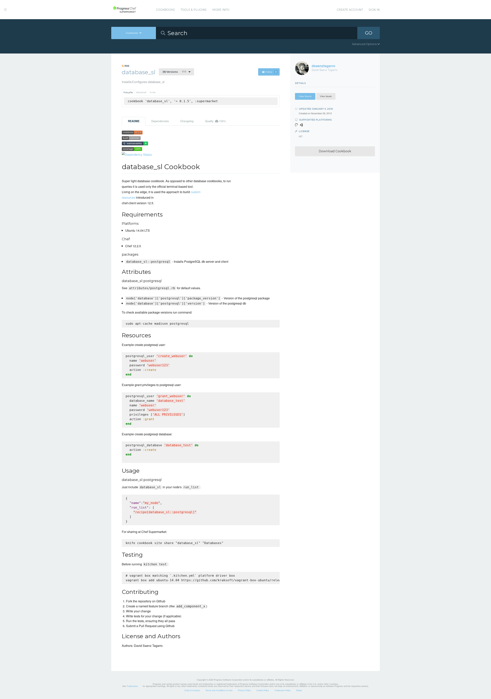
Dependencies (160, 121)
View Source (305, 96)
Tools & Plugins (193, 10)
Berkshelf (141, 92)
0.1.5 (174, 71)
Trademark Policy (282, 690)
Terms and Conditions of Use (218, 690)
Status (299, 690)
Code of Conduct (192, 690)
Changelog (187, 121)
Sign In (374, 10)
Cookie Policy (262, 690)
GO (368, 33)
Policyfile (128, 92)
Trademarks (132, 685)
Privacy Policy (244, 690)
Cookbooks (165, 10)
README (133, 121)
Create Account (350, 10)
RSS (126, 66)
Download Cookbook (335, 151)
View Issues (326, 96)
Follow (271, 72)
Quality (215, 121)
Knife (152, 92)
